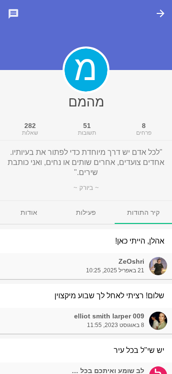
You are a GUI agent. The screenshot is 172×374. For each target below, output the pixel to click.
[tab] (143, 212)
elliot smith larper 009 (109, 316)
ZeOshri (131, 261)
